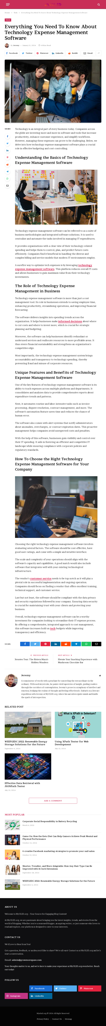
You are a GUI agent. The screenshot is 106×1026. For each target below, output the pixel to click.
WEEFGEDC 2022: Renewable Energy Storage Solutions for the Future (26, 743)
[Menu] (8, 4)
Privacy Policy (43, 1019)
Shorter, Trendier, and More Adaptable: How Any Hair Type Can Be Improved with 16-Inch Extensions (57, 867)
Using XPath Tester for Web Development (71, 743)
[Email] (7, 185)
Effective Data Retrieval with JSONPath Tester (22, 785)
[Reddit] (7, 164)
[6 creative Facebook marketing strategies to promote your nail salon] (12, 855)
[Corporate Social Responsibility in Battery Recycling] (12, 825)
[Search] (98, 4)
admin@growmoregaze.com (27, 960)
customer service (40, 578)
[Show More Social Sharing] (98, 53)
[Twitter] (7, 143)
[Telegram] (7, 171)
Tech (8, 20)
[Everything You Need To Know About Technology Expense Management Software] (53, 91)
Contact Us (57, 1019)
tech (52, 628)
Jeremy (16, 45)
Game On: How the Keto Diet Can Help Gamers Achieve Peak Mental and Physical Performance (59, 837)
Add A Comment (53, 801)
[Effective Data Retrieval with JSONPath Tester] (28, 766)
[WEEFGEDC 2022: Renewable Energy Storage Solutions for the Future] (28, 725)
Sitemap (68, 1019)
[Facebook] (7, 136)
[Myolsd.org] (53, 4)
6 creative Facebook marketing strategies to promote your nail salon (58, 851)
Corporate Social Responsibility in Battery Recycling (49, 821)
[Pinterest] (7, 157)
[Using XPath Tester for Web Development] (78, 725)
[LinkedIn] (7, 150)
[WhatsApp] (7, 178)
